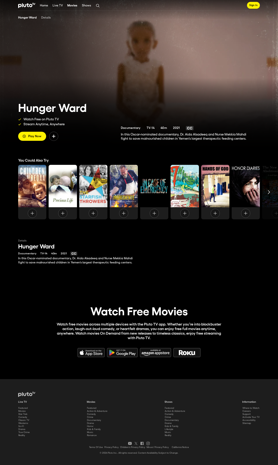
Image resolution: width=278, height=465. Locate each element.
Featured (23, 408)
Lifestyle (169, 429)
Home (44, 5)
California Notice (180, 447)
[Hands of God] (215, 192)
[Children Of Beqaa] (32, 192)
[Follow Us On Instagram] (148, 443)
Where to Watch (250, 408)
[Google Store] (122, 352)
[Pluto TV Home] (26, 5)
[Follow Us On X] (136, 443)
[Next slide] (269, 192)
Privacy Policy (111, 447)
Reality (21, 435)
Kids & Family (94, 429)
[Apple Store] (91, 352)
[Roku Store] (187, 352)
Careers (246, 411)
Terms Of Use (96, 447)
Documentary (94, 420)
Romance (92, 435)
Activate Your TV (251, 417)
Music (90, 432)
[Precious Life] (63, 192)
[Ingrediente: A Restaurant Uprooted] (124, 192)
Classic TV (23, 420)
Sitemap (246, 423)
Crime (90, 417)
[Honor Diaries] (246, 192)
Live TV (58, 5)
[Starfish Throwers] (93, 192)
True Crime (24, 432)
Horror (90, 426)
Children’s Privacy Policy (132, 447)
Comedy (22, 417)
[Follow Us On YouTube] (130, 443)
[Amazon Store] (155, 352)
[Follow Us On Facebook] (142, 443)
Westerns (23, 423)
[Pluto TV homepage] (26, 394)
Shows (86, 5)
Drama (21, 429)
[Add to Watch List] (53, 136)
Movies (72, 5)
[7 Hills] (185, 192)
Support (246, 414)
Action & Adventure (97, 411)
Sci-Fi (21, 426)
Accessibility (248, 420)
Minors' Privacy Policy (158, 447)
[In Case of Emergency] (154, 192)
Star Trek (22, 414)
